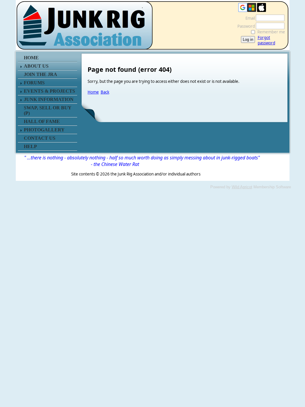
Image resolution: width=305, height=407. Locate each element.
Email (248, 18)
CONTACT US (39, 138)
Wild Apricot (242, 187)
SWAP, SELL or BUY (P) (47, 110)
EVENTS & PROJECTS (49, 91)
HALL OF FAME (42, 121)
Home (93, 92)
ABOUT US (36, 66)
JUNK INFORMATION (49, 99)
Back (105, 92)
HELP (30, 146)
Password (244, 26)
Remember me (271, 32)
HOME (31, 57)
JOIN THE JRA (40, 74)
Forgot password (266, 40)
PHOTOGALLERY (44, 129)
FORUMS (34, 82)
